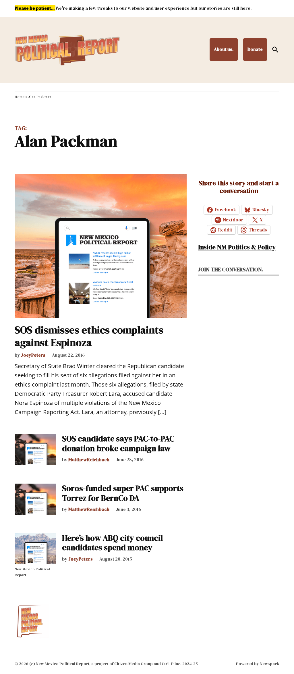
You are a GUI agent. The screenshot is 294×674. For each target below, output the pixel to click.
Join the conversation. (230, 269)
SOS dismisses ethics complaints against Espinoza (89, 336)
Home (19, 96)
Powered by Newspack (257, 664)
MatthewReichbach (88, 459)
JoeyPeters (33, 355)
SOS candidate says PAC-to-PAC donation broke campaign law (118, 443)
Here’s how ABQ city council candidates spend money (112, 542)
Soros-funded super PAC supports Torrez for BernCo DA (122, 493)
